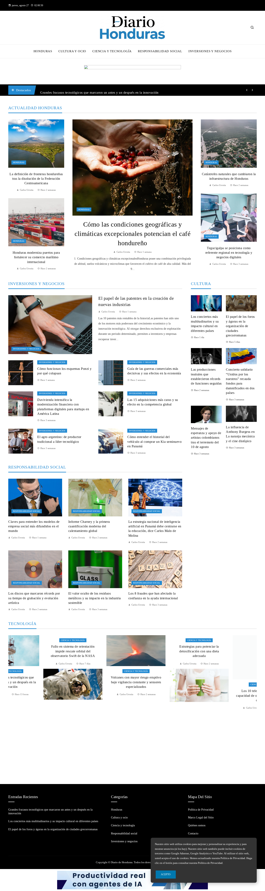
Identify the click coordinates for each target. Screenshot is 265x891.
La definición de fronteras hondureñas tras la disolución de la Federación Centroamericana (36, 178)
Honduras (84, 209)
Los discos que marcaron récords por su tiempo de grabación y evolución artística (34, 598)
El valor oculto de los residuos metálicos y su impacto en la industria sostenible (94, 598)
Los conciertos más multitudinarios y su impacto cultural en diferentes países (53, 821)
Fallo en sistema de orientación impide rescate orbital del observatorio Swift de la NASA (38, 651)
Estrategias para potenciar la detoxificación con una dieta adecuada (164, 651)
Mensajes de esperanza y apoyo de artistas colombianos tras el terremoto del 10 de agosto (206, 438)
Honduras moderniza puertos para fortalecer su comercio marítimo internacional (36, 257)
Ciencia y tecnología (38, 640)
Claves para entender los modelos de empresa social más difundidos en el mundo (34, 526)
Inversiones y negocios (26, 349)
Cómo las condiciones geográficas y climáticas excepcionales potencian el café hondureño (132, 234)
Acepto (166, 874)
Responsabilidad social (26, 511)
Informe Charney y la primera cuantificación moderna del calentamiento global (89, 526)
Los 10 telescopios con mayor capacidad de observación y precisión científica (227, 682)
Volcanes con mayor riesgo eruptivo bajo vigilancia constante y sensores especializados (101, 682)
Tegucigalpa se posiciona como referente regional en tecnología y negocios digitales (228, 252)
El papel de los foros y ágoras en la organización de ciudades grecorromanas (240, 326)
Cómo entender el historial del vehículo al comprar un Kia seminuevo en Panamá (154, 441)
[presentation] (247, 90)
